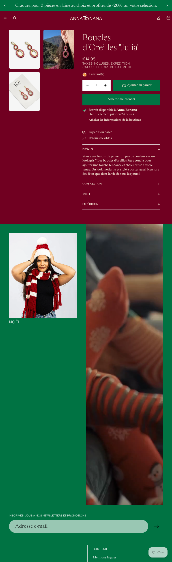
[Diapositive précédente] (5, 6)
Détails (87, 149)
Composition (92, 184)
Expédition (90, 204)
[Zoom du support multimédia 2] (58, 49)
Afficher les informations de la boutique (115, 119)
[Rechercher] (15, 18)
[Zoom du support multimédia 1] (24, 49)
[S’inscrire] (156, 526)
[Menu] (5, 18)
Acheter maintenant (121, 99)
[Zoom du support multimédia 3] (24, 91)
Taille (86, 194)
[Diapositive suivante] (167, 6)
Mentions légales (104, 557)
